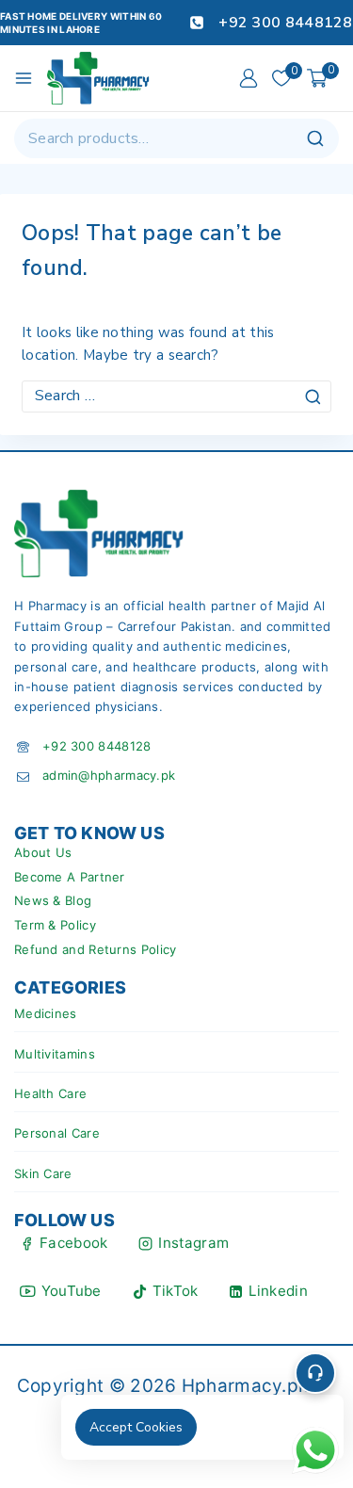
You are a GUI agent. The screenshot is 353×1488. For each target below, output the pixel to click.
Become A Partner (69, 876)
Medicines (45, 1013)
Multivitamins (54, 1053)
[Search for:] (176, 395)
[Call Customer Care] (315, 1373)
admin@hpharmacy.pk (108, 775)
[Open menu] (23, 78)
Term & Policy (55, 924)
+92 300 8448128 (97, 745)
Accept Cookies (136, 1427)
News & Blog (52, 900)
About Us (43, 852)
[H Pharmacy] (99, 78)
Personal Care (57, 1132)
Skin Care (43, 1173)
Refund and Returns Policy (95, 949)
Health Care (50, 1093)
